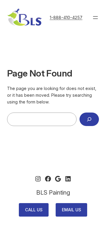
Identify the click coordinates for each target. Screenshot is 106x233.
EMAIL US (71, 209)
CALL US (33, 209)
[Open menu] (95, 17)
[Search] (89, 119)
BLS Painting (53, 192)
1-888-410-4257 (66, 17)
